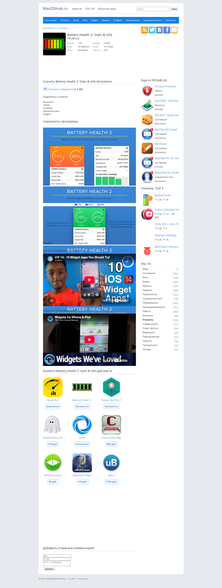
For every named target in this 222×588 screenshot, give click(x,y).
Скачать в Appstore (61, 89)
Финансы (148, 315)
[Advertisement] (88, 68)
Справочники (150, 323)
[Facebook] (166, 30)
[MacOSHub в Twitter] (152, 30)
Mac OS (146, 263)
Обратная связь (107, 8)
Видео (95, 20)
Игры (76, 20)
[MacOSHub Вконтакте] (159, 30)
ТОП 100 (90, 8)
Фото (85, 20)
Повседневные (151, 336)
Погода (147, 349)
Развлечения (133, 20)
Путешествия (150, 345)
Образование (150, 302)
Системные (51, 20)
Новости (77, 8)
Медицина (148, 332)
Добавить (49, 569)
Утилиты (64, 20)
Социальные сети (152, 20)
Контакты (170, 20)
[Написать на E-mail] (174, 30)
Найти (174, 9)
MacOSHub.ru (55, 8)
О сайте (72, 578)
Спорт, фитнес (150, 328)
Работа (146, 311)
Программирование (154, 306)
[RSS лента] (144, 30)
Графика (117, 20)
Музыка (106, 20)
